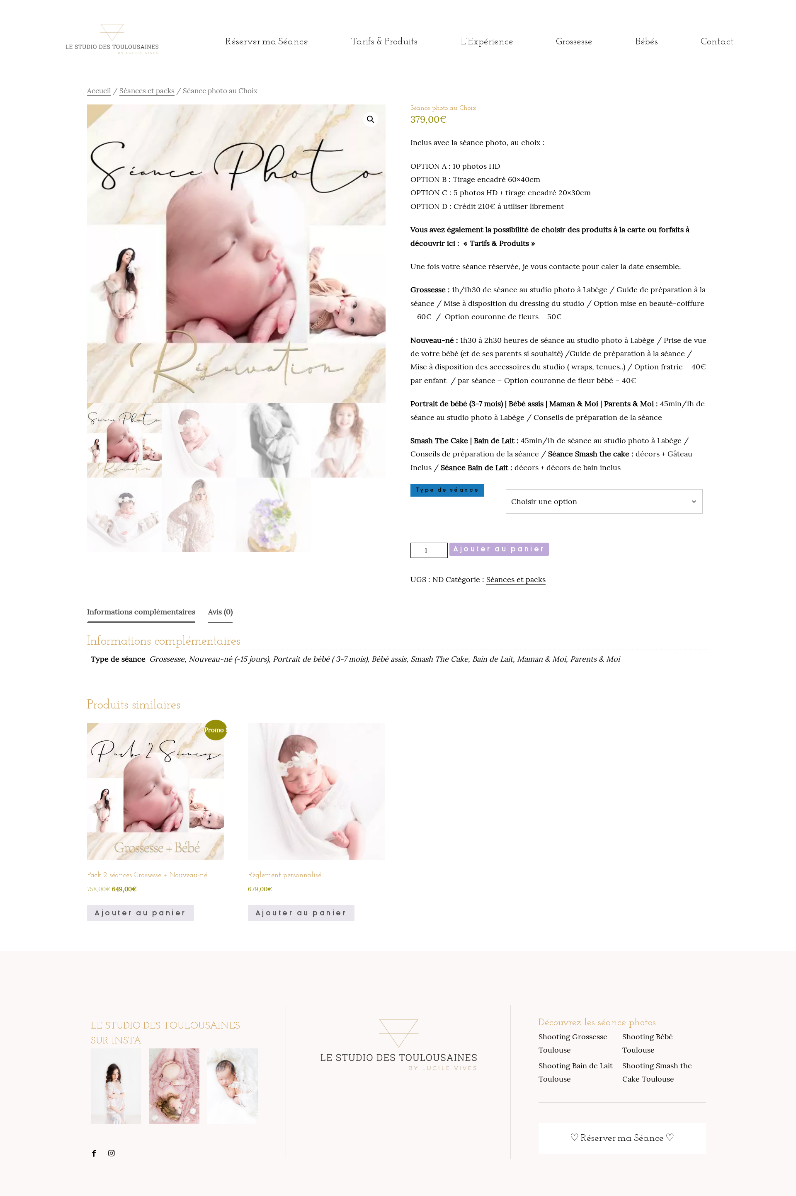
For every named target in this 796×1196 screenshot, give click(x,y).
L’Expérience (487, 42)
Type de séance (447, 490)
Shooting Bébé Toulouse (647, 1043)
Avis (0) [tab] (220, 611)
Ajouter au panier (499, 549)
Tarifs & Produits (384, 42)
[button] (370, 119)
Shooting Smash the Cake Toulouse (657, 1072)
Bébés (647, 42)
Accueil (99, 90)
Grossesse (574, 42)
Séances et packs (147, 90)
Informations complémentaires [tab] (141, 611)
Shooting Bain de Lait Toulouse (576, 1072)
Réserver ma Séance (267, 42)
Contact (717, 42)
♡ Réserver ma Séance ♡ (622, 1138)
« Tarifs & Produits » (499, 243)
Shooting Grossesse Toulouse (573, 1043)
